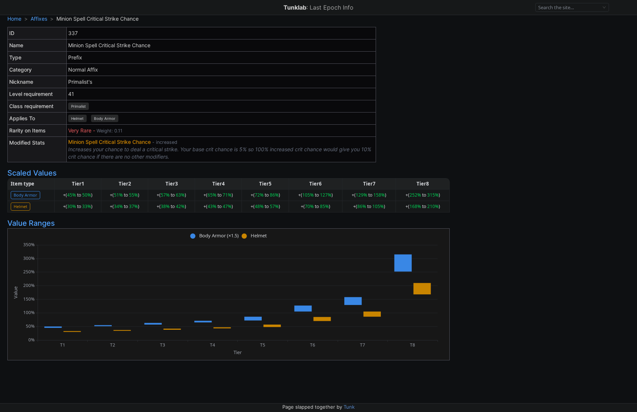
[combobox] (569, 7)
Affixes (39, 18)
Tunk (349, 407)
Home (14, 18)
